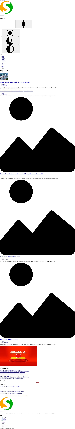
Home (3, 66)
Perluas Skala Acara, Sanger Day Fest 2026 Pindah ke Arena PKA (10, 370)
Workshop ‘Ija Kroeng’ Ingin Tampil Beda (13, 386)
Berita (3, 56)
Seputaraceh (2, 15)
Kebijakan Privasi (5, 425)
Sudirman (1, 391)
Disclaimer (4, 426)
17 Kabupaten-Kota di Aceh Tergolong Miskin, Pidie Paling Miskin (16, 395)
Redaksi (1, 386)
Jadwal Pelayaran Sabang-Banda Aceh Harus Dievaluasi (15, 82)
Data (3, 57)
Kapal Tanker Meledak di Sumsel (9, 339)
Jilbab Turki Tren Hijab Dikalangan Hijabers (14, 393)
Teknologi (3, 63)
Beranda (3, 422)
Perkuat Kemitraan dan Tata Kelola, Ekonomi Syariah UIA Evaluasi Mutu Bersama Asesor (14, 371)
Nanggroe (3, 84)
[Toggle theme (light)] (24, 24)
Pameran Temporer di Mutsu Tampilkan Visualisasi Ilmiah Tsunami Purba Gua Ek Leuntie (14, 377)
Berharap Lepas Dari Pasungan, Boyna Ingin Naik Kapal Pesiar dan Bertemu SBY (21, 173)
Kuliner (3, 61)
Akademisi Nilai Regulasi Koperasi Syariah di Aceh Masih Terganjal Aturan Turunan (13, 374)
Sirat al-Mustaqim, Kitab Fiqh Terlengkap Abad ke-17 (15, 391)
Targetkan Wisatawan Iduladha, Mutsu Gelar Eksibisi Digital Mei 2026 (11, 378)
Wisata (3, 62)
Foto (3, 64)
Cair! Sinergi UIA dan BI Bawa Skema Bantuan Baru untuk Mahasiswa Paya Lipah (13, 376)
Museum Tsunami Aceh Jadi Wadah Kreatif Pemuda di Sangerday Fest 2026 (12, 372)
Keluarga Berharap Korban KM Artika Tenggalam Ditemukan (16, 91)
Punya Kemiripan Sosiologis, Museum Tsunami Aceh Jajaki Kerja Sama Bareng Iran (13, 375)
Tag (2, 67)
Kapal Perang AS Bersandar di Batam (10, 256)
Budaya (3, 58)
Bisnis (3, 59)
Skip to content (2, 0)
